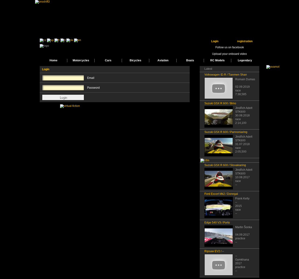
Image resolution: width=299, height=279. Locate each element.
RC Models (217, 60)
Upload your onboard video (229, 54)
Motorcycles (81, 60)
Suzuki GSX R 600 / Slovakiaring (225, 165)
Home (53, 60)
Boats (190, 60)
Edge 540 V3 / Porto (217, 222)
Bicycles (135, 60)
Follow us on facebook (229, 47)
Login (214, 41)
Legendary (245, 60)
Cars (108, 60)
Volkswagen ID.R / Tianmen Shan (225, 74)
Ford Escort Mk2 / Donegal (221, 193)
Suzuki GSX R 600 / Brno (220, 103)
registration (245, 41)
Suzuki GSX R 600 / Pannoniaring (225, 132)
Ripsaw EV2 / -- (214, 251)
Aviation (162, 60)
